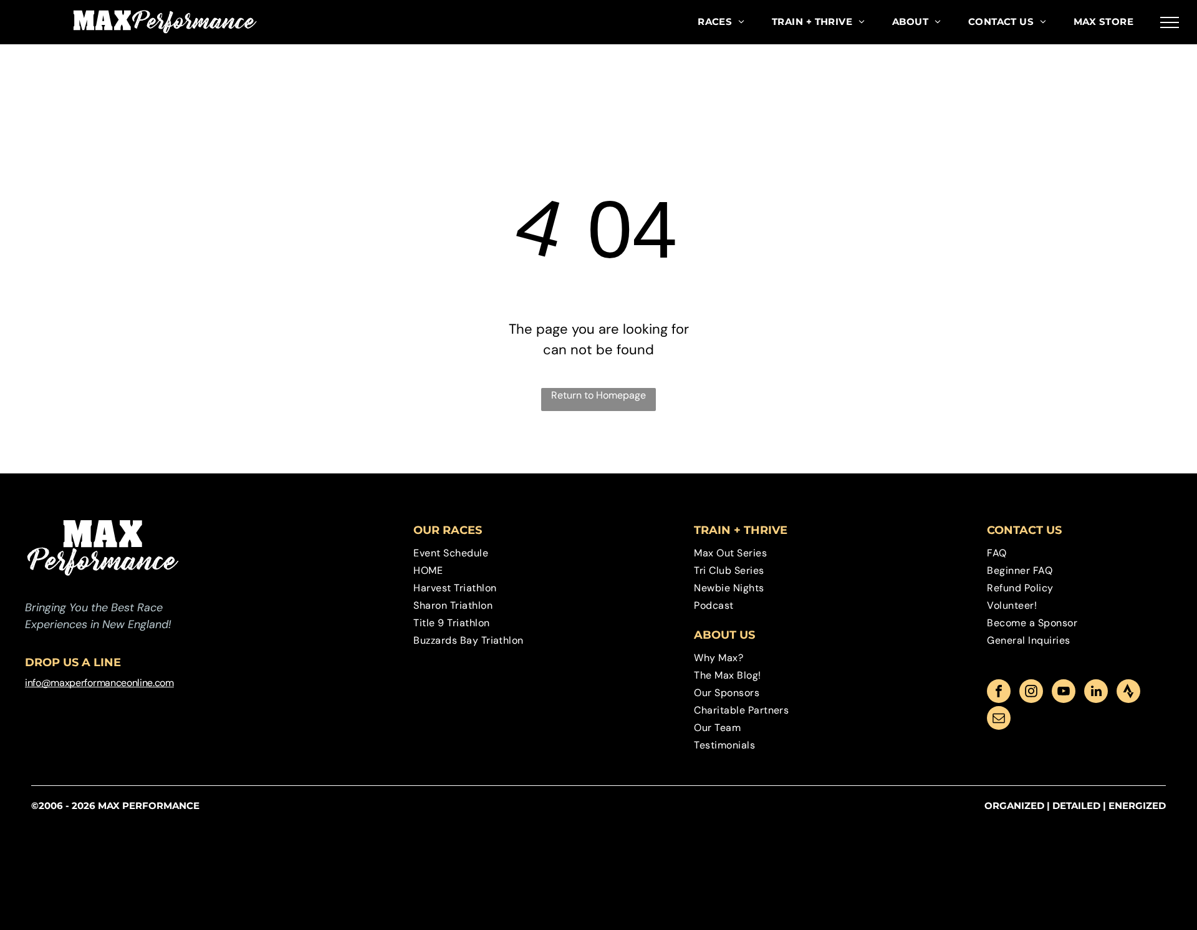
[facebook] (999, 692)
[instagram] (1031, 692)
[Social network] (1128, 692)
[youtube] (1063, 692)
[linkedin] (1096, 692)
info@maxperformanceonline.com (99, 682)
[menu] (1169, 22)
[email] (999, 719)
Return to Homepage (598, 395)
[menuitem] (721, 22)
